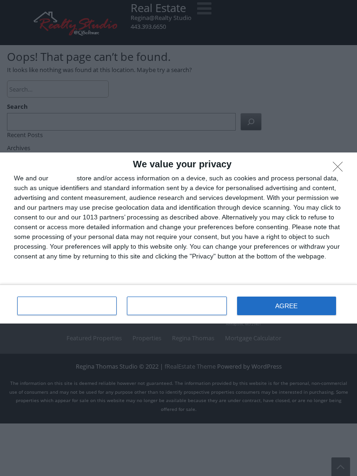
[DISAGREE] (340, 169)
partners (62, 178)
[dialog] (178, 238)
